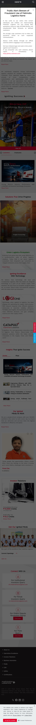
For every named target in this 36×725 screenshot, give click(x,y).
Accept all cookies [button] (10, 720)
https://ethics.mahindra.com (11, 53)
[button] (25, 720)
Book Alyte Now (34, 338)
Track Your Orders (34, 327)
